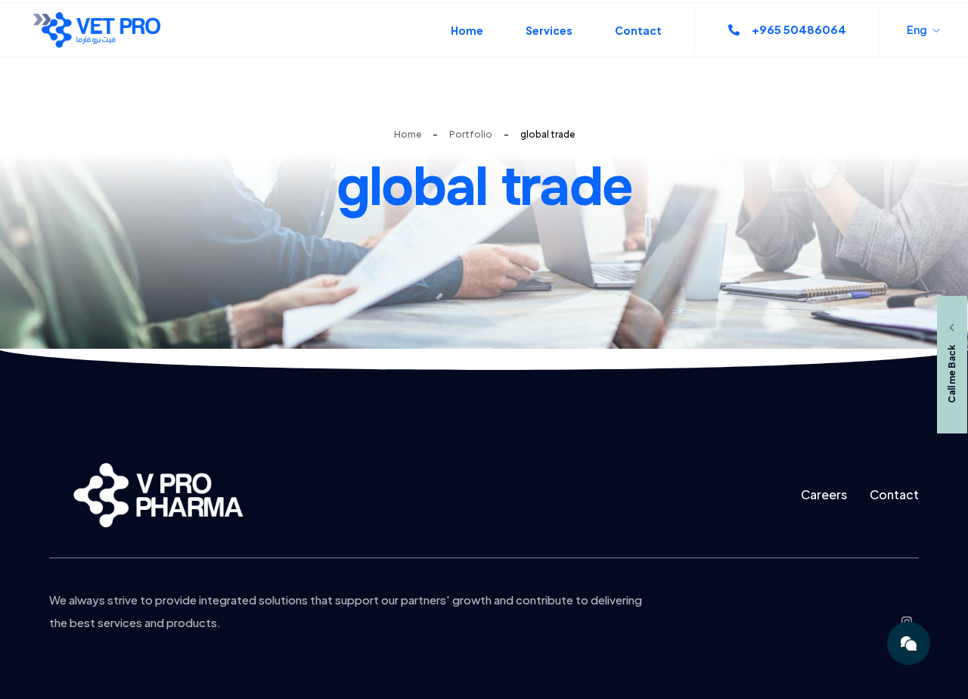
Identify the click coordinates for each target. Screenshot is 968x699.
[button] (787, 29)
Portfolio (470, 134)
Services (549, 30)
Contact (638, 30)
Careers (824, 494)
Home (467, 30)
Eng (917, 29)
